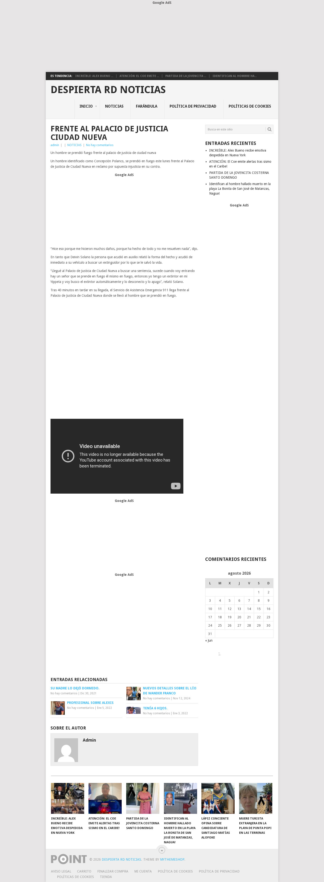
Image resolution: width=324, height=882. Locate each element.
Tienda (106, 877)
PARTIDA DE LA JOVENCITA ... (185, 76)
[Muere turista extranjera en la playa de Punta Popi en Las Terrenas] (255, 798)
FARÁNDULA (146, 106)
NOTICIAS (114, 106)
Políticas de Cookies (250, 106)
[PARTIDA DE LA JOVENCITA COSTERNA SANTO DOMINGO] (142, 798)
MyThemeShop (172, 859)
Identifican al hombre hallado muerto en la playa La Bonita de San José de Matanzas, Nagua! (240, 188)
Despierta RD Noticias (108, 90)
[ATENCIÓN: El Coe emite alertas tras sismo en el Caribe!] (105, 798)
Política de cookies (175, 871)
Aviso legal (61, 871)
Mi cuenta (143, 871)
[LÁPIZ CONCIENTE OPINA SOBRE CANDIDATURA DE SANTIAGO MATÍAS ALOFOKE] (218, 798)
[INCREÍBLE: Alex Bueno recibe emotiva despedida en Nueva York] (67, 798)
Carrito (84, 871)
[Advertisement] (162, 38)
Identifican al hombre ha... (235, 76)
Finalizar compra (112, 871)
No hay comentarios (99, 145)
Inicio (86, 106)
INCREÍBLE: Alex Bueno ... (94, 76)
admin (55, 145)
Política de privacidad (193, 106)
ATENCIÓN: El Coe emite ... (139, 76)
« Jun (209, 640)
